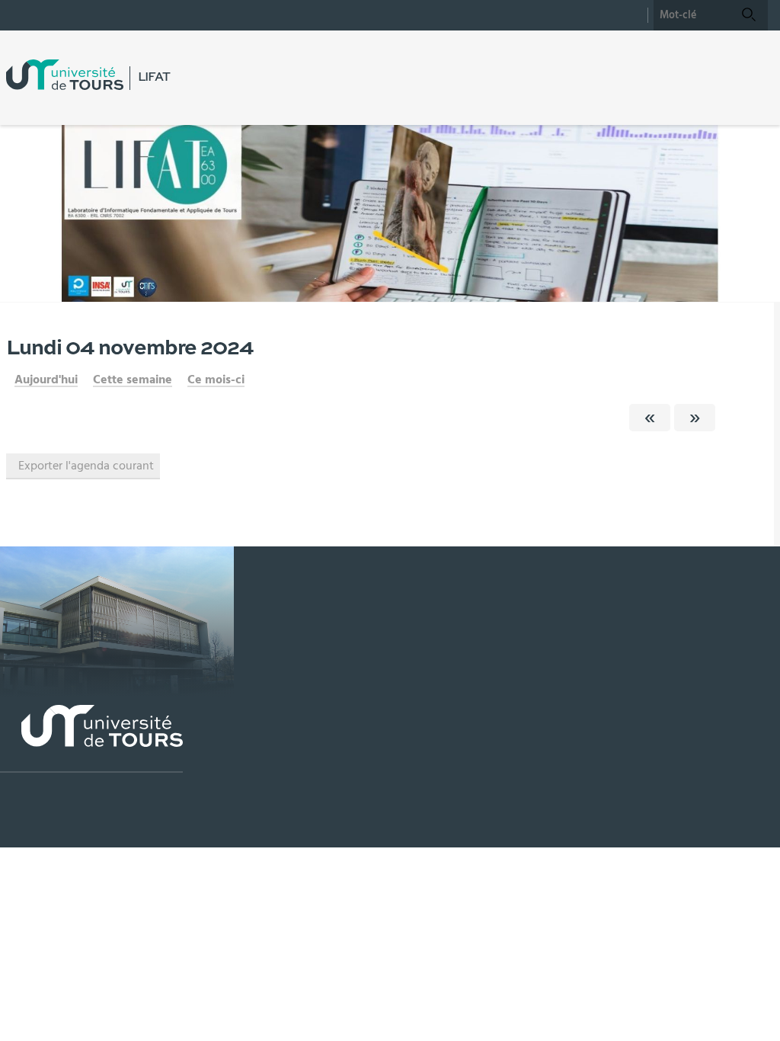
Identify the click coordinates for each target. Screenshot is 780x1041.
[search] (692, 15)
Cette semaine (132, 379)
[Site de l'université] (91, 739)
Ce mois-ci (216, 379)
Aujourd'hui (46, 379)
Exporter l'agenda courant (86, 466)
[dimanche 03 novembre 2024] (649, 417)
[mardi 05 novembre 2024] (694, 417)
